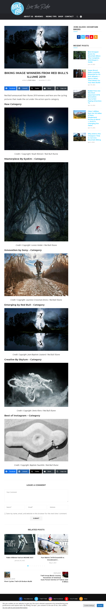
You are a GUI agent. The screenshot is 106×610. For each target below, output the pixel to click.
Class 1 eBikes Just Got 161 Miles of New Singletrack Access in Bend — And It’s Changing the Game (95, 118)
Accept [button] (100, 605)
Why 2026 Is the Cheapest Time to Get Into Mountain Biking (94, 137)
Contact (69, 17)
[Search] (77, 17)
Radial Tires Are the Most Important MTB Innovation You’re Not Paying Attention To (94, 97)
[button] (7, 550)
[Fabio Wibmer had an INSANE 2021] (19, 544)
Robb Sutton (32, 80)
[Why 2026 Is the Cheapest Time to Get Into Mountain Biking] (79, 137)
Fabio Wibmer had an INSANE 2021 (19, 558)
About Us (28, 17)
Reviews (39, 17)
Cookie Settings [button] (89, 605)
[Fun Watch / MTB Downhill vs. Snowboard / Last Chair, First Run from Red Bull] (52, 544)
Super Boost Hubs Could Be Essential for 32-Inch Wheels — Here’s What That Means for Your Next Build (94, 76)
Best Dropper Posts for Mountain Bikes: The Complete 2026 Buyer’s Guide (94, 57)
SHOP (60, 17)
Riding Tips (51, 17)
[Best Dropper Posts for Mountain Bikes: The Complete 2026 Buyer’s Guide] (79, 55)
